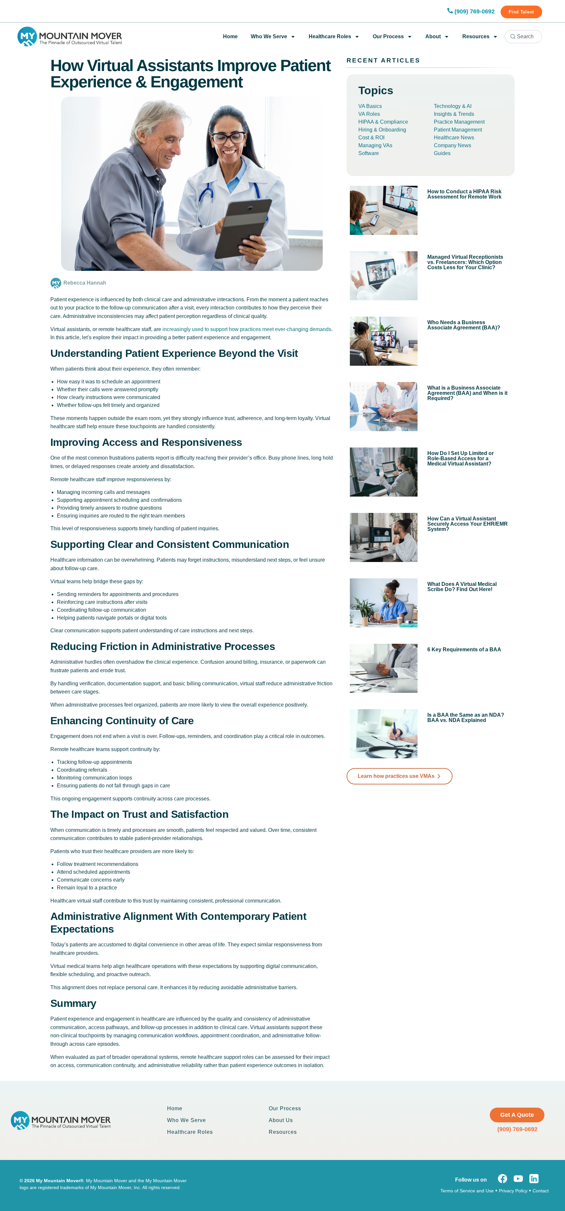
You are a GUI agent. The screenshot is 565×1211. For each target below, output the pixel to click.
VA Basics (370, 106)
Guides (442, 153)
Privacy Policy (513, 1190)
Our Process (388, 36)
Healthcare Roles (330, 36)
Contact (541, 1190)
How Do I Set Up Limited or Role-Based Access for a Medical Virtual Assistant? (460, 458)
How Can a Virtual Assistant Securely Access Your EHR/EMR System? (467, 524)
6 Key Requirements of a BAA (464, 649)
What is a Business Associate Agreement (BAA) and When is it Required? (467, 393)
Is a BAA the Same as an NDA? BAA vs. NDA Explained (465, 717)
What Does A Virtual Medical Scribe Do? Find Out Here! (462, 586)
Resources (475, 36)
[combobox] (523, 36)
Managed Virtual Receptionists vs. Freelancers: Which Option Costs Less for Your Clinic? (465, 262)
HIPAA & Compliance (383, 122)
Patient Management (458, 129)
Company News (452, 145)
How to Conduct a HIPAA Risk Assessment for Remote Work (464, 194)
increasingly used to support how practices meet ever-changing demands (247, 329)
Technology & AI (452, 106)
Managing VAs (375, 145)
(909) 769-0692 (474, 11)
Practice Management (459, 122)
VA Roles (369, 114)
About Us (281, 1120)
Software (368, 153)
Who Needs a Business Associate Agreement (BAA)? (463, 325)
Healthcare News (454, 137)
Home (230, 36)
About (433, 36)
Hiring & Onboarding (382, 129)
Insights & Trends (454, 114)
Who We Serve (269, 36)
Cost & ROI (371, 137)
